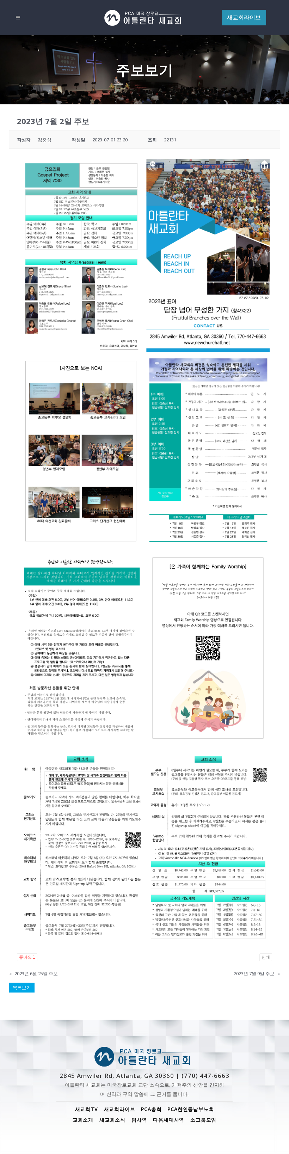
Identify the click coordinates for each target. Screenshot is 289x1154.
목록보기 (22, 987)
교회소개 (83, 1119)
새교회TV (86, 1109)
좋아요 (27, 957)
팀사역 (139, 1119)
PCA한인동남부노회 (190, 1109)
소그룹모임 (203, 1119)
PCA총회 (151, 1109)
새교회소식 (112, 1119)
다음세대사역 (168, 1119)
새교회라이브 (119, 1109)
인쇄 (266, 957)
